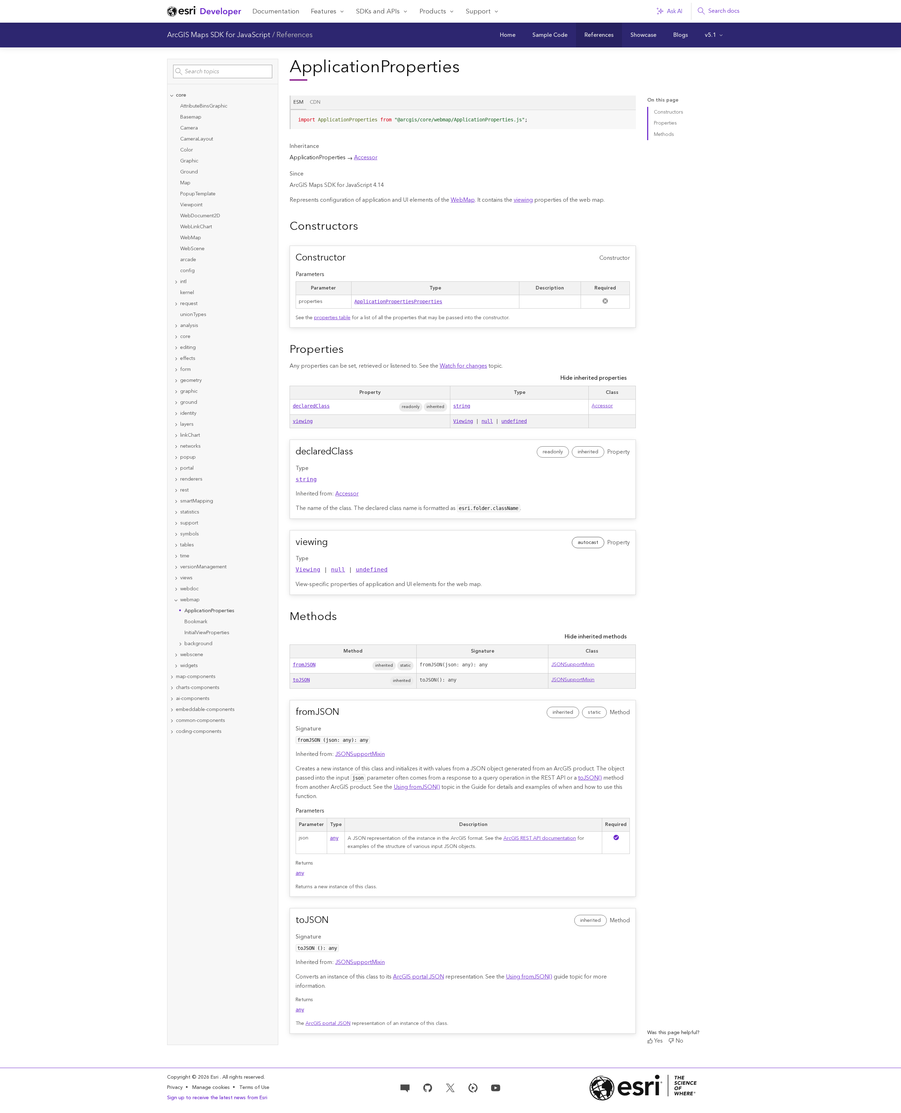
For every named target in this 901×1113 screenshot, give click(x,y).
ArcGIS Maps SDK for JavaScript (218, 35)
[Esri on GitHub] (427, 1087)
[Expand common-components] (171, 720)
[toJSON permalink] (334, 920)
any (334, 838)
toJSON (301, 680)
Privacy (175, 1087)
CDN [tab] (315, 102)
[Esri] (643, 1088)
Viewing (463, 421)
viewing (523, 200)
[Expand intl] (176, 281)
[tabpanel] (463, 122)
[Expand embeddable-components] (171, 709)
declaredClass (311, 406)
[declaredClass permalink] (358, 452)
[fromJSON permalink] (345, 712)
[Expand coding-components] (171, 731)
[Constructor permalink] (351, 258)
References (294, 35)
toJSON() (590, 778)
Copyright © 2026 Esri (193, 1077)
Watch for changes (463, 366)
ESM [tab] (298, 102)
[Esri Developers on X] (450, 1087)
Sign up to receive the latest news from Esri (217, 1098)
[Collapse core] (171, 95)
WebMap (463, 200)
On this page (662, 100)
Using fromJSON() (417, 787)
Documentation (276, 11)
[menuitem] (507, 35)
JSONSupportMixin (572, 664)
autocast (588, 542)
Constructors (668, 112)
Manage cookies (211, 1087)
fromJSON (304, 664)
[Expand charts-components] (171, 687)
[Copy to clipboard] (627, 118)
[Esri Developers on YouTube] (495, 1087)
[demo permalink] (363, 226)
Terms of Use (254, 1087)
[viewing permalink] (333, 542)
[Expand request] (176, 303)
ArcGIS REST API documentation (539, 838)
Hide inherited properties (593, 378)
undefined (514, 421)
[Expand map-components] (171, 676)
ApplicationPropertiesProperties (398, 301)
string (461, 406)
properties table (332, 318)
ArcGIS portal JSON (418, 977)
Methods (664, 134)
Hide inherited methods (596, 637)
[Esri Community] (405, 1087)
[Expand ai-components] (171, 698)
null (487, 421)
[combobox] (222, 71)
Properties (665, 123)
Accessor (365, 157)
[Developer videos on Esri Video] (472, 1087)
